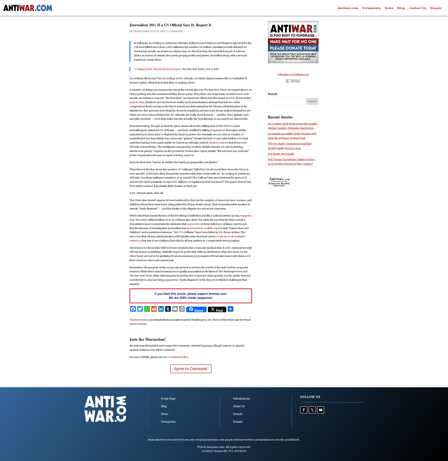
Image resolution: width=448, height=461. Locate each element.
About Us (239, 406)
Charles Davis (141, 31)
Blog (401, 8)
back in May (137, 102)
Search (237, 414)
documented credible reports (204, 228)
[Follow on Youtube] (320, 409)
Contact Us (417, 8)
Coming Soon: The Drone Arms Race (157, 69)
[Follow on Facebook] (303, 409)
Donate (436, 8)
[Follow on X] (312, 409)
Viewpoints (371, 8)
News (389, 8)
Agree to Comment (191, 368)
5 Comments (175, 31)
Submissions (241, 398)
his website (140, 324)
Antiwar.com (348, 8)
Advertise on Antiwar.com (293, 74)
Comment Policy (178, 357)
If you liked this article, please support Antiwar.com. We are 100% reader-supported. (191, 296)
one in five (193, 224)
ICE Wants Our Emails (281, 153)
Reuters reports (218, 142)
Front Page (168, 398)
